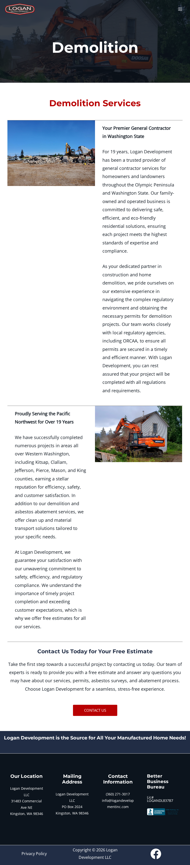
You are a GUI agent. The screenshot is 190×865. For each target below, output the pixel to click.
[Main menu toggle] (180, 9)
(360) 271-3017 (118, 794)
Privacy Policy (34, 853)
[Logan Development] (20, 9)
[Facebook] (155, 853)
